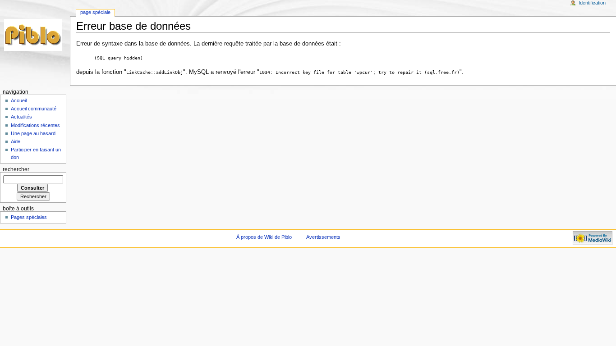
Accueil (19, 100)
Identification (592, 2)
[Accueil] (35, 35)
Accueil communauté (33, 108)
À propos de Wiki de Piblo (264, 237)
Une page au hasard (33, 133)
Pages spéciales (29, 217)
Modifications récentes (35, 125)
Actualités (21, 116)
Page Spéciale (95, 12)
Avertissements (323, 237)
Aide (15, 141)
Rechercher (16, 169)
